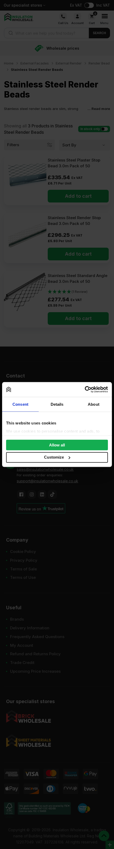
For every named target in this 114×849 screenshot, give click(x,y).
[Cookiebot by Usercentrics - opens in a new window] (85, 389)
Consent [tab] (20, 404)
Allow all (57, 444)
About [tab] (93, 404)
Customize (54, 457)
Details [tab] (57, 404)
